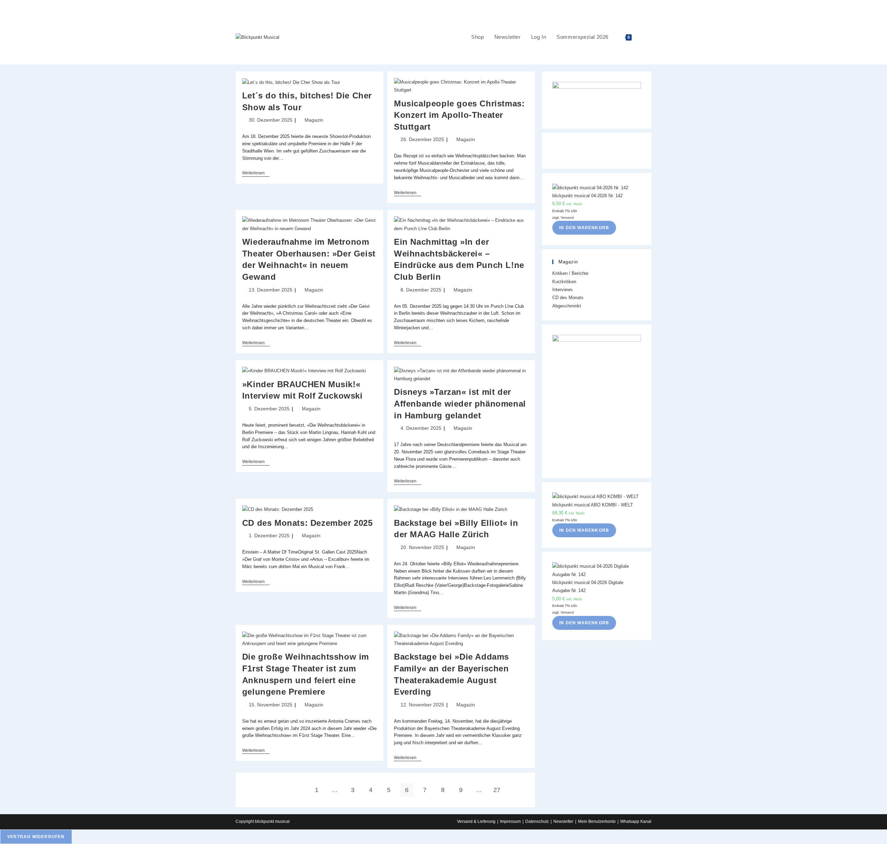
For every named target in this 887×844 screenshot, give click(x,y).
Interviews (562, 289)
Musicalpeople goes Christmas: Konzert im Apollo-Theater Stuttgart (459, 115)
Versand (567, 217)
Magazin (314, 120)
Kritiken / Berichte (570, 273)
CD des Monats (567, 297)
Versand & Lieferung (476, 821)
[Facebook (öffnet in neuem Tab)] (884, 4)
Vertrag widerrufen (36, 836)
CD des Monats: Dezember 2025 (307, 523)
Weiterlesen (256, 173)
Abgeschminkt (566, 305)
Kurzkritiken (564, 281)
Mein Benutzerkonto (597, 821)
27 (496, 789)
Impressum (510, 821)
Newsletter (563, 821)
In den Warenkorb (584, 227)
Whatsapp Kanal (635, 821)
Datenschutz (537, 821)
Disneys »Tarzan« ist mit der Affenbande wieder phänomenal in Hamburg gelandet (460, 403)
